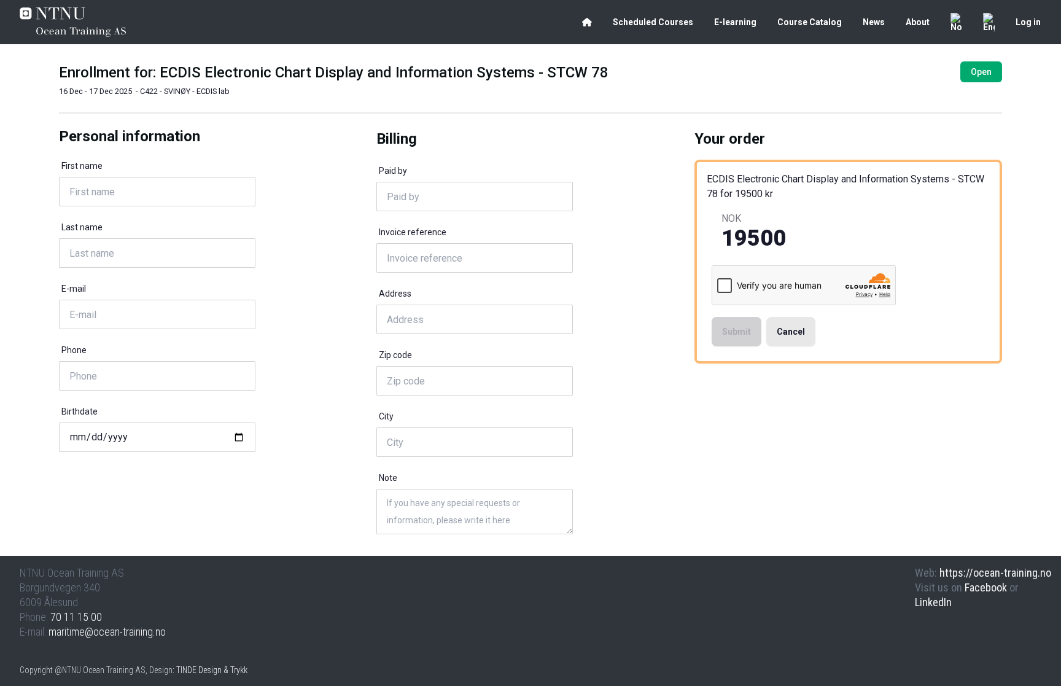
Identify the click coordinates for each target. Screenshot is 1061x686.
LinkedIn (933, 602)
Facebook (986, 587)
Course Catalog (809, 22)
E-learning (735, 22)
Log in (1028, 22)
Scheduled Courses (653, 22)
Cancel (791, 332)
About (918, 22)
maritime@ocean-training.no (107, 631)
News (874, 22)
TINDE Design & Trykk (211, 670)
